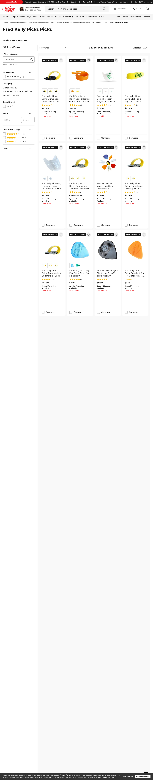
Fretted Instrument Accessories (69, 23)
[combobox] (53, 48)
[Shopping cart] (147, 9)
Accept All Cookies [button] (142, 776)
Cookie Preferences (106, 777)
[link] (52, 99)
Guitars (6, 17)
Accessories (91, 17)
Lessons (146, 17)
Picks (105, 23)
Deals (119, 17)
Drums (42, 17)
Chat (26, 10)
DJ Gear (49, 17)
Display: (137, 48)
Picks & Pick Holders (92, 23)
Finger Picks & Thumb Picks (17, 91)
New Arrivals (135, 17)
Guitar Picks (10, 88)
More (101, 17)
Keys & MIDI (32, 17)
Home (5, 23)
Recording (68, 17)
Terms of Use (92, 777)
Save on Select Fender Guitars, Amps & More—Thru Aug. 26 (105, 2)
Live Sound (79, 17)
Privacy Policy (65, 775)
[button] (30, 9)
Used (125, 17)
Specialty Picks (11, 95)
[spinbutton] (9, 120)
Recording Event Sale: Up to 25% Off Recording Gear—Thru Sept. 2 (50, 2)
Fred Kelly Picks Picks (118, 23)
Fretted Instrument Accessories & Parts (37, 23)
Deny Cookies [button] (128, 776)
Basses (58, 17)
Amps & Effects (18, 17)
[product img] (52, 76)
